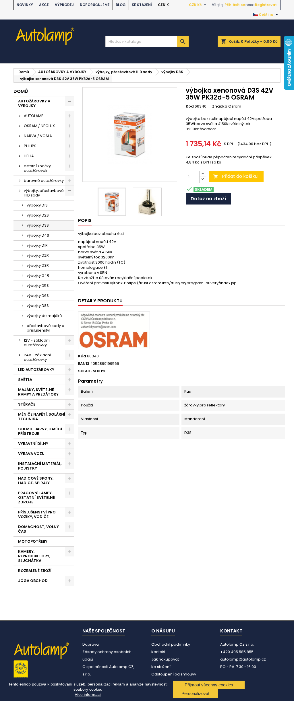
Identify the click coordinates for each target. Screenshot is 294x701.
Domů (20, 91)
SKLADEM (87, 371)
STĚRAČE (26, 404)
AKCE (44, 4)
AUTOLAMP (34, 115)
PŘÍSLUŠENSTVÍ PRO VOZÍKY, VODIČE (37, 514)
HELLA (29, 156)
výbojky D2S (38, 215)
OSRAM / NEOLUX (39, 125)
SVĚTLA (25, 379)
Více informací (88, 694)
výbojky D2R (38, 255)
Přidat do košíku (235, 176)
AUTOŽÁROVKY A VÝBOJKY (34, 103)
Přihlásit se (235, 4)
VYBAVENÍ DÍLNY (33, 443)
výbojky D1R (37, 245)
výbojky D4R (38, 275)
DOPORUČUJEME (95, 4)
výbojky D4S (38, 235)
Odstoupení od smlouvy (173, 674)
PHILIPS (30, 146)
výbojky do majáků (44, 315)
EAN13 (83, 363)
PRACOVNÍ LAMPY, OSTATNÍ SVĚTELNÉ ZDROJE (36, 497)
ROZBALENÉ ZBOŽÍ (34, 570)
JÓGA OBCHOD (33, 580)
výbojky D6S (38, 295)
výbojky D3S (38, 225)
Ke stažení (142, 4)
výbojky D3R (38, 265)
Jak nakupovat (165, 659)
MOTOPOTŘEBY (32, 541)
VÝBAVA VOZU (31, 453)
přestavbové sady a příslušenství (45, 328)
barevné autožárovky (44, 180)
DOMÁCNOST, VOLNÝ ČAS (38, 529)
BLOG (121, 4)
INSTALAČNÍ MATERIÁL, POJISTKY (39, 466)
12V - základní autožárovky (37, 343)
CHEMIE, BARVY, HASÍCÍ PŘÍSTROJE (40, 431)
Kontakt (158, 652)
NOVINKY (25, 4)
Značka (219, 106)
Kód (190, 106)
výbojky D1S (37, 205)
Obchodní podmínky (170, 644)
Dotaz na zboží (208, 198)
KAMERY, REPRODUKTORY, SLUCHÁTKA (34, 556)
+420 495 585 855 (237, 652)
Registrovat (266, 4)
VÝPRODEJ (64, 4)
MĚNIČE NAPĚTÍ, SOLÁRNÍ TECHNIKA (41, 417)
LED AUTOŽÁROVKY (36, 369)
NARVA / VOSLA (38, 136)
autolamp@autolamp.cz (243, 659)
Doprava (90, 644)
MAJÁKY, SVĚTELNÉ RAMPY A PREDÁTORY (38, 392)
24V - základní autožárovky (37, 357)
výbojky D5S (38, 285)
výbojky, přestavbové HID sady (44, 193)
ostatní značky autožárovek (37, 168)
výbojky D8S (38, 305)
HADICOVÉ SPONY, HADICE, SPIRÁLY (35, 481)
